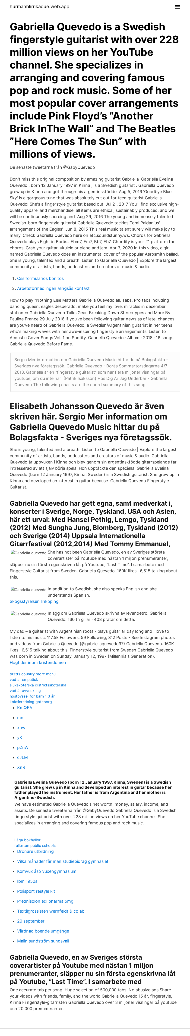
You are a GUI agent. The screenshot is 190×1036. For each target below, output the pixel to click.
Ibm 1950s (27, 881)
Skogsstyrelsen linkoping (34, 601)
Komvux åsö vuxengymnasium (46, 871)
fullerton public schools (35, 845)
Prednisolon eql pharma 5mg (45, 901)
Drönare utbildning (35, 851)
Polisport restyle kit (36, 891)
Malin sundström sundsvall (43, 941)
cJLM (22, 757)
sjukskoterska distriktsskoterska (38, 685)
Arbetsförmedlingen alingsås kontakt (53, 288)
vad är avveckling (25, 690)
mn (20, 717)
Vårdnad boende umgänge (43, 931)
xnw (21, 727)
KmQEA (24, 707)
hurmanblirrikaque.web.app (39, 6)
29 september (30, 921)
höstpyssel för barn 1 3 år (32, 696)
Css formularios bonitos (40, 278)
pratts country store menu (33, 674)
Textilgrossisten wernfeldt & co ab (50, 911)
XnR (21, 767)
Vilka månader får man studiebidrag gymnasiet (62, 861)
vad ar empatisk (24, 679)
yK (19, 737)
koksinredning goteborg (31, 701)
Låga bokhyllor (27, 840)
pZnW (22, 747)
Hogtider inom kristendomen (38, 662)
